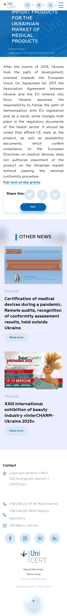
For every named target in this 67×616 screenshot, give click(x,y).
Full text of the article (22, 182)
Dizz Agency (39, 587)
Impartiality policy (34, 569)
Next (33, 207)
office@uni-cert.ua (23, 525)
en (27, 5)
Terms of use (33, 574)
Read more (16, 337)
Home (12, 49)
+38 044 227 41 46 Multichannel (33, 504)
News (20, 49)
